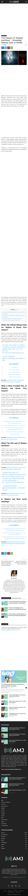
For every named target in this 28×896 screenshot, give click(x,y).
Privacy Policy (20, 890)
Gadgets (3, 808)
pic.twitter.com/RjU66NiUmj (13, 482)
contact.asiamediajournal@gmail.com (9, 630)
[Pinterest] (8, 47)
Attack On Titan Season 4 (15, 376)
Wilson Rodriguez (4, 687)
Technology (3, 823)
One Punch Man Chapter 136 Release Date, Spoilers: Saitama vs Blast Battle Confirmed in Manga (7, 563)
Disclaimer (15, 890)
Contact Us (10, 890)
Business (3, 804)
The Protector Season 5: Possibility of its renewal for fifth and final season (20, 563)
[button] (2, 1)
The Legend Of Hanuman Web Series (14, 431)
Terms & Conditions (11, 892)
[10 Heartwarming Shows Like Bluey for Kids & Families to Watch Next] (4, 603)
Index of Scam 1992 (14, 434)
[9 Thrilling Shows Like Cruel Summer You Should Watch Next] (4, 715)
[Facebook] (2, 47)
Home (2, 4)
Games (2, 810)
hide (16, 309)
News (2, 817)
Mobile (2, 815)
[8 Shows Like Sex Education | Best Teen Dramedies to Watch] (4, 709)
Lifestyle (3, 813)
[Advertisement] (14, 21)
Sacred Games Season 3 (14, 372)
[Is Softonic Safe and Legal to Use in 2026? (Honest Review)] (4, 785)
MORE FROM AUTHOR (16, 598)
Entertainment (7, 4)
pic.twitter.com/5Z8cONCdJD (13, 353)
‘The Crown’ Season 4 (15, 369)
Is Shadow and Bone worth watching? (11, 320)
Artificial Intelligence (5, 802)
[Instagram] (12, 886)
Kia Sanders (4, 44)
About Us (5, 890)
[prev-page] (2, 620)
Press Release (4, 819)
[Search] (26, 1)
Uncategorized (4, 825)
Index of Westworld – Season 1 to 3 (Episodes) (14, 425)
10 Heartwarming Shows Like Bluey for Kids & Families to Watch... (13, 685)
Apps (2, 800)
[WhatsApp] (11, 47)
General (3, 812)
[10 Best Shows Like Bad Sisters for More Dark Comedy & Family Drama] (4, 615)
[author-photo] (14, 576)
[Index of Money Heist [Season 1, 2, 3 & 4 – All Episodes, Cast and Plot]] (4, 791)
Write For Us (18, 892)
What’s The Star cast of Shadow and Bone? (12, 318)
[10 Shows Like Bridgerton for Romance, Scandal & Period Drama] (4, 609)
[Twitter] (5, 47)
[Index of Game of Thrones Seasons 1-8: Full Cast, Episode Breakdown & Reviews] (4, 779)
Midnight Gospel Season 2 (15, 374)
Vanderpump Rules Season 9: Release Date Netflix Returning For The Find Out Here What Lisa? (13, 543)
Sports (2, 821)
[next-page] (4, 620)
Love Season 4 (14, 367)
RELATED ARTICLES (6, 598)
